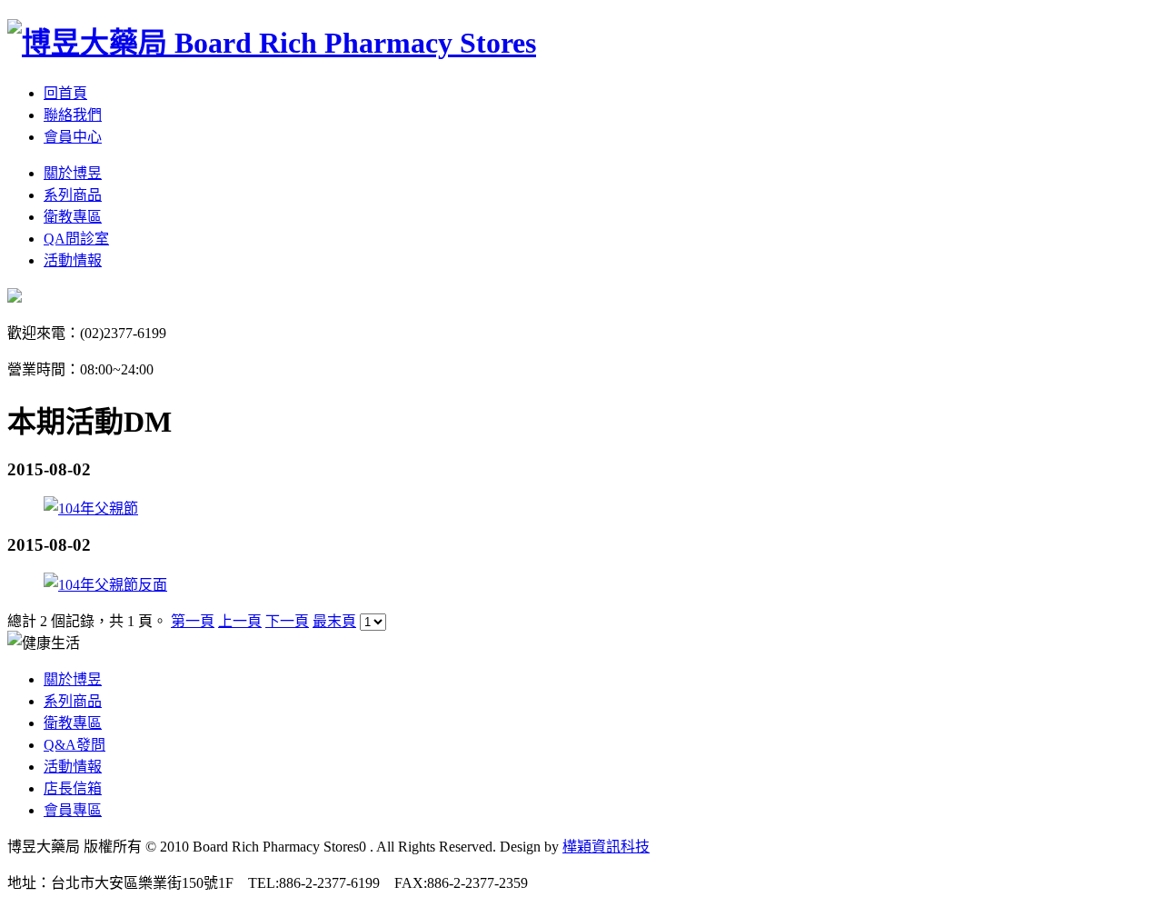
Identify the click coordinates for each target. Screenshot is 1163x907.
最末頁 (334, 621)
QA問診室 (76, 238)
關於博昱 (73, 173)
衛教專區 (73, 216)
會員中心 (73, 137)
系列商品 (73, 195)
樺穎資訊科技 (606, 846)
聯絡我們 (73, 115)
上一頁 (240, 621)
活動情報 (73, 260)
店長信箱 (73, 788)
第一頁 (192, 621)
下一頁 (287, 621)
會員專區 (73, 810)
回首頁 (65, 93)
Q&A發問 (74, 745)
